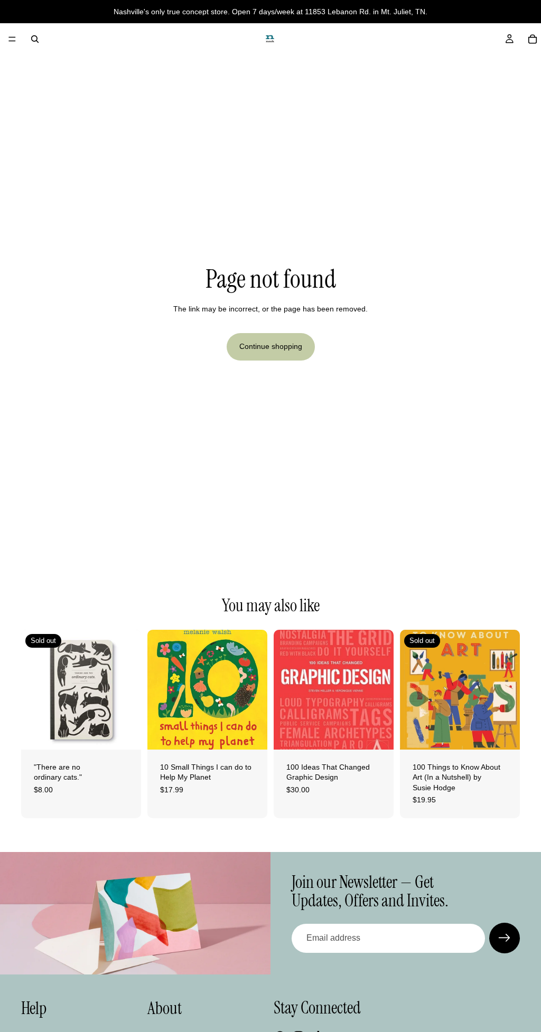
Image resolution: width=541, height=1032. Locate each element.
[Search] (34, 39)
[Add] (250, 733)
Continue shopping (270, 346)
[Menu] (12, 39)
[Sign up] (504, 938)
